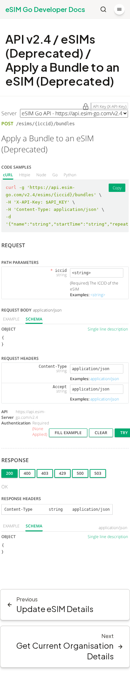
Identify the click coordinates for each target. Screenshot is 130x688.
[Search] (103, 9)
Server (9, 113)
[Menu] (119, 9)
